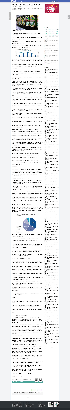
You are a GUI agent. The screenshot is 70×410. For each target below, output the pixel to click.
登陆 (58, 1)
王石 (53, 35)
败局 (35, 1)
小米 (53, 29)
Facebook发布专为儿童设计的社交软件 (50, 57)
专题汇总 (20, 406)
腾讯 (46, 31)
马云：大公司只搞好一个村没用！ (50, 45)
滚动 (38, 1)
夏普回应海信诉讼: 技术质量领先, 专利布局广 (51, 43)
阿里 (50, 33)
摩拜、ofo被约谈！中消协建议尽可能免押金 (51, 60)
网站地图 (20, 405)
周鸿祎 (57, 33)
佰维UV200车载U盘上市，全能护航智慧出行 (51, 299)
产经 (28, 1)
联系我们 (17, 404)
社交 (46, 33)
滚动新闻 (13, 406)
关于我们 (13, 404)
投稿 (55, 1)
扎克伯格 (57, 35)
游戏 (20, 30)
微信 (46, 29)
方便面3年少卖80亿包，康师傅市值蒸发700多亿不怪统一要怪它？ (51, 63)
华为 (50, 35)
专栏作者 (17, 406)
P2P (49, 31)
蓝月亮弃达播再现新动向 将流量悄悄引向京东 (51, 229)
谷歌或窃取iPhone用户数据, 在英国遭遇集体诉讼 (52, 53)
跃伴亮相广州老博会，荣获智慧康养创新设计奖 (51, 255)
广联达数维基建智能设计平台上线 (49, 210)
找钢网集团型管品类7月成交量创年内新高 (51, 237)
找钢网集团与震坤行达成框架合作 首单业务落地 (51, 245)
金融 (57, 31)
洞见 (25, 1)
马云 (53, 33)
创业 (28, 351)
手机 (53, 31)
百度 (50, 29)
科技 (37, 346)
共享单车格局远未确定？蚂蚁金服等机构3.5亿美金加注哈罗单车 (51, 56)
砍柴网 (18, 1)
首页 (22, 1)
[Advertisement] (27, 385)
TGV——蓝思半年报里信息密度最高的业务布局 (51, 89)
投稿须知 (17, 405)
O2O (57, 29)
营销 (18, 129)
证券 (32, 1)
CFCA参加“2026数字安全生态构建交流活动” (51, 196)
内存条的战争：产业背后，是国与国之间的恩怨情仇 (51, 51)
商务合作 (20, 404)
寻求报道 (13, 405)
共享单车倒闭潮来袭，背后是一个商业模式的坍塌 (51, 41)
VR (46, 35)
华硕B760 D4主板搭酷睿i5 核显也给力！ (50, 278)
